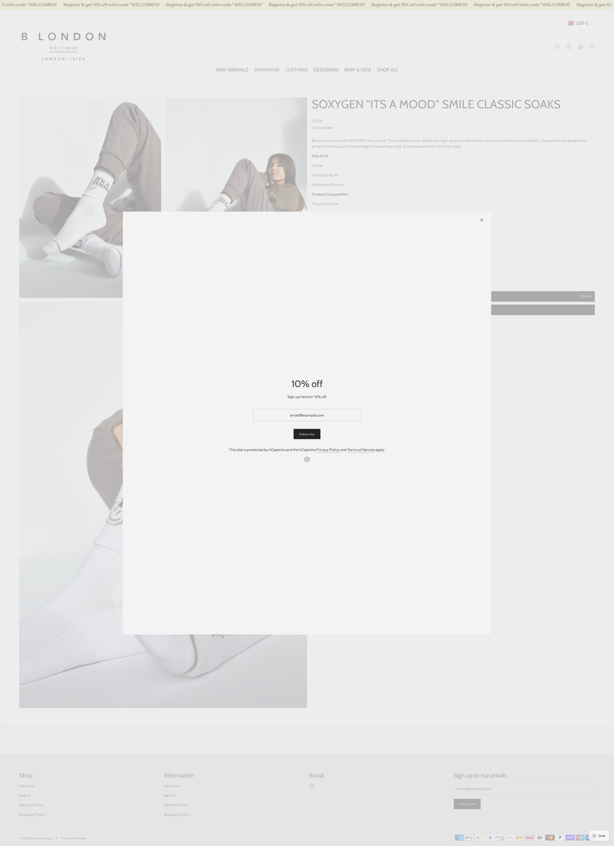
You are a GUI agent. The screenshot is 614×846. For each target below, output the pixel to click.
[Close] (482, 220)
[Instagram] (307, 459)
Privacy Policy (328, 449)
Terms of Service (361, 449)
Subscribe (307, 434)
